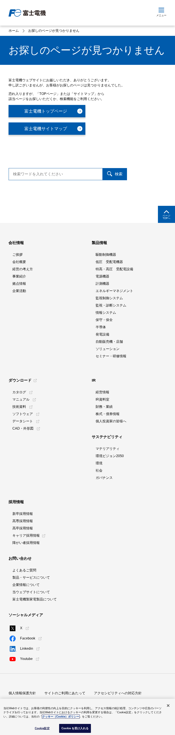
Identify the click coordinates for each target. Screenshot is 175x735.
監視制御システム (109, 298)
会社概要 (19, 262)
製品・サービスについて (31, 577)
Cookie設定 (42, 728)
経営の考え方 (22, 269)
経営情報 (102, 392)
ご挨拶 (17, 254)
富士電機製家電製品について (34, 599)
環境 (99, 463)
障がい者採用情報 (26, 543)
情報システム (106, 312)
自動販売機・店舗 (109, 341)
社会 (99, 470)
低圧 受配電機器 (109, 262)
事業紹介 (19, 276)
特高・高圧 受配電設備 (114, 269)
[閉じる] (168, 705)
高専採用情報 (22, 521)
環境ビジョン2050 (110, 456)
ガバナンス (104, 477)
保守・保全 (104, 320)
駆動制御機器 (106, 254)
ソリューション (108, 349)
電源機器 (102, 276)
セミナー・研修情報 (111, 356)
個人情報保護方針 (22, 693)
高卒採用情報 (22, 528)
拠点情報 (19, 283)
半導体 (101, 327)
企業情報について (26, 585)
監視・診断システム (111, 305)
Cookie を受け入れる (75, 728)
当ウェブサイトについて (31, 592)
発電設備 (102, 334)
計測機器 (102, 283)
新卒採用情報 (22, 514)
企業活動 (19, 291)
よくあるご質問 (24, 570)
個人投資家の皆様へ (111, 421)
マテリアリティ (108, 448)
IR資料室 (102, 399)
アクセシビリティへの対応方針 (118, 693)
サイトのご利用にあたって (64, 693)
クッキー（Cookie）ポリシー (60, 716)
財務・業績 (104, 406)
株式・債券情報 (108, 414)
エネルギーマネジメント (114, 291)
